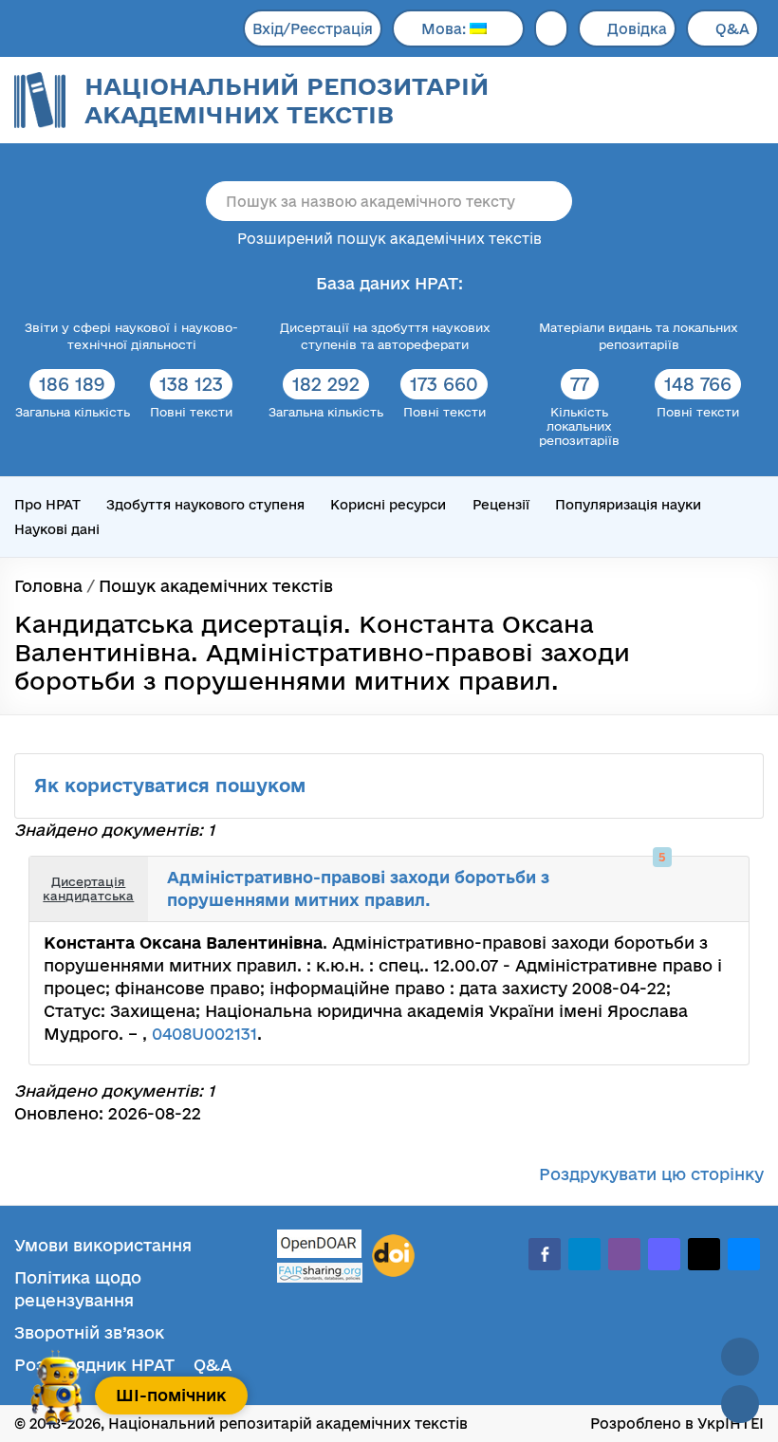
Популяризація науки (628, 504)
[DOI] (393, 1256)
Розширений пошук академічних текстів (389, 239)
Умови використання (103, 1245)
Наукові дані (57, 529)
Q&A (732, 29)
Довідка (637, 29)
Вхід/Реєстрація (312, 29)
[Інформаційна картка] (677, 875)
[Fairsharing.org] (319, 1273)
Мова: (445, 29)
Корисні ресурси (388, 504)
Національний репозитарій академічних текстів (286, 100)
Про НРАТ (47, 504)
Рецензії (500, 504)
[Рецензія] (719, 875)
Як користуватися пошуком (172, 785)
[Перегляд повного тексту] (656, 875)
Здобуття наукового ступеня (205, 504)
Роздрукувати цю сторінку (651, 1174)
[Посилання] (698, 875)
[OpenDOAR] (319, 1246)
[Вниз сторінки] (740, 1404)
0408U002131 (204, 1034)
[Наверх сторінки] (740, 1357)
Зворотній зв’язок (89, 1332)
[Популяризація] (719, 903)
